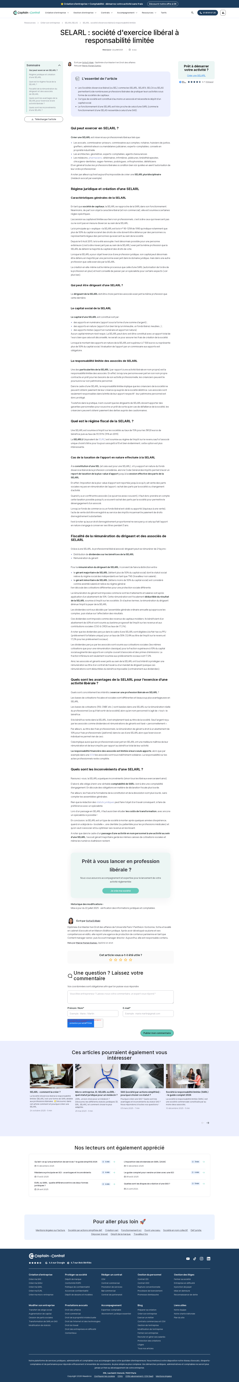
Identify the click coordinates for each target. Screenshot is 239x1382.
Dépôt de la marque (121, 1234)
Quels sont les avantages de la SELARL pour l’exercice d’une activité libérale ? (43, 101)
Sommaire (33, 65)
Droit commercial (73, 1313)
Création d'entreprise (55, 12)
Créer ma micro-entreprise (41, 1294)
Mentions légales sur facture (50, 1230)
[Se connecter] (223, 12)
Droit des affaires (73, 1309)
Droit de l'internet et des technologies (82, 1321)
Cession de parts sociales (41, 1317)
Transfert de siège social (40, 1309)
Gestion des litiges (184, 1274)
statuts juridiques (105, 802)
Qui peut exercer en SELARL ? (43, 70)
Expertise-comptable (111, 1309)
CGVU (120, 1376)
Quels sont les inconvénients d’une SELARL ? (42, 108)
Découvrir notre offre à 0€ (162, 3)
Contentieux (70, 1333)
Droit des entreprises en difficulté (80, 1329)
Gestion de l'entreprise (148, 1325)
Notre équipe (180, 1309)
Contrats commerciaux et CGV (151, 1321)
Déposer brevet (99, 1234)
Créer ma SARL (35, 1287)
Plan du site (179, 1317)
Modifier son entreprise (42, 1305)
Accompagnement (125, 12)
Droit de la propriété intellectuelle (80, 1317)
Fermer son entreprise (148, 1333)
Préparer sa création (147, 1309)
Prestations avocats (76, 1305)
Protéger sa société (76, 1274)
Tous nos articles (146, 1348)
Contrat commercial (110, 1283)
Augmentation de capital (40, 1313)
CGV (103, 1279)
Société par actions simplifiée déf (85, 1230)
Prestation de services (111, 1287)
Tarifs (164, 12)
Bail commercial (108, 1290)
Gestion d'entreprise (83, 12)
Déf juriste (196, 1230)
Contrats (105, 12)
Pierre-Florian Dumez (91, 65)
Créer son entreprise (50, 22)
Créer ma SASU (35, 1283)
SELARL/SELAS (71, 22)
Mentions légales (164, 1376)
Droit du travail (71, 1325)
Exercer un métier (146, 1317)
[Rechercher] (192, 12)
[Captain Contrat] (26, 13)
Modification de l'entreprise (150, 1329)
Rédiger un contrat (111, 1274)
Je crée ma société (121, 890)
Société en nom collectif (175, 1230)
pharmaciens (95, 157)
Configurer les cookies (104, 1376)
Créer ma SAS (35, 1279)
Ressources (147, 12)
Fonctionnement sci (131, 1230)
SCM (92, 754)
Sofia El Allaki (88, 62)
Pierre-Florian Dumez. (87, 943)
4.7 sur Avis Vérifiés (80, 1262)
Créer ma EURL (35, 1290)
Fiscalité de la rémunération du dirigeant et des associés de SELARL (43, 91)
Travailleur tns (141, 1234)
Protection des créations (149, 1340)
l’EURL (102, 439)
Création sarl (112, 1230)
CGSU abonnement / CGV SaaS (139, 1376)
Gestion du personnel (149, 1274)
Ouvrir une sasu (152, 1230)
